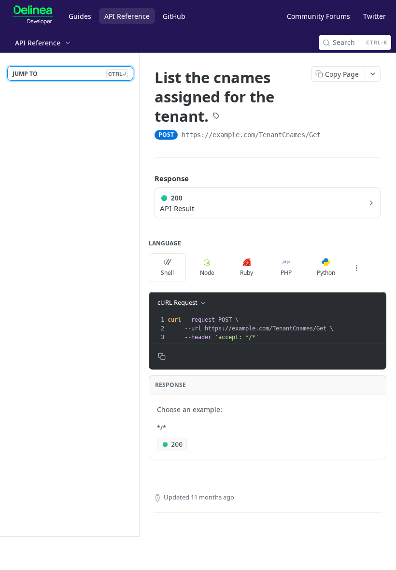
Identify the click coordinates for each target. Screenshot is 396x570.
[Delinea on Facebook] (368, 553)
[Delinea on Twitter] (346, 553)
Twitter (374, 16)
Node (207, 273)
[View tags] (216, 116)
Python (326, 273)
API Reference (127, 16)
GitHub (174, 16)
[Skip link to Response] (148, 178)
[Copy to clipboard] (330, 136)
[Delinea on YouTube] (390, 553)
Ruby (246, 273)
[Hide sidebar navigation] (137, 294)
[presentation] (276, 328)
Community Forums (318, 16)
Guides (80, 16)
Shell (167, 273)
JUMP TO (69, 74)
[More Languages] (356, 267)
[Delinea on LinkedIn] (323, 553)
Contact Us (38, 552)
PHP (286, 273)
